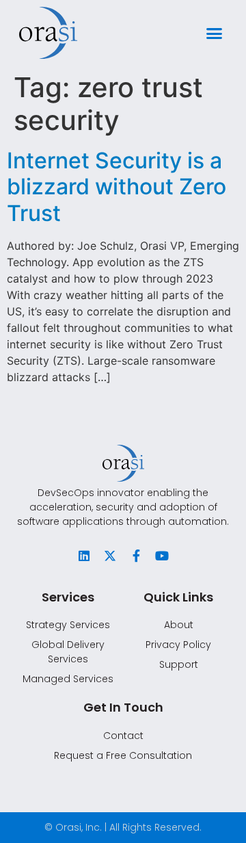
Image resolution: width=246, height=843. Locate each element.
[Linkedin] (84, 555)
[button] (215, 33)
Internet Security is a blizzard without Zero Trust (116, 186)
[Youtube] (162, 555)
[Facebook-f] (136, 555)
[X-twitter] (110, 555)
